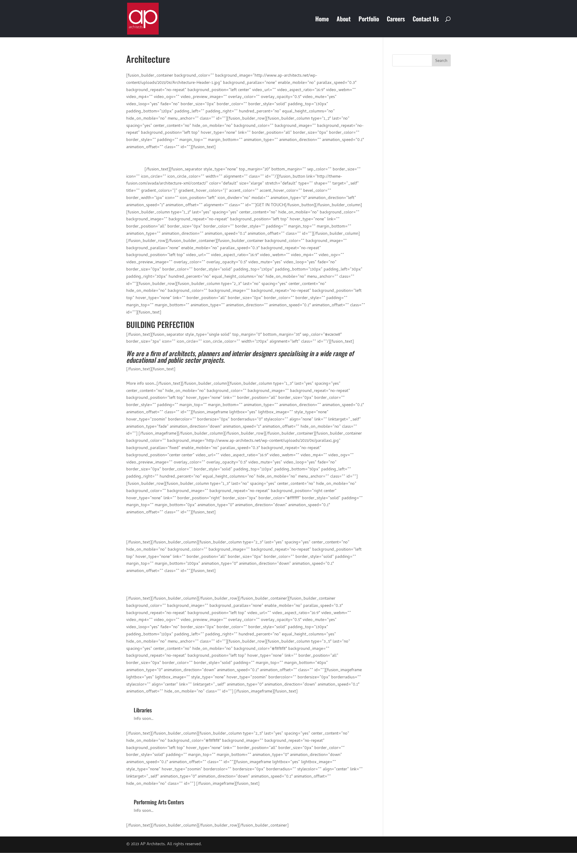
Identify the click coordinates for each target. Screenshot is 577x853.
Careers (396, 20)
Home (322, 20)
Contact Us (426, 20)
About (344, 20)
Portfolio (369, 20)
